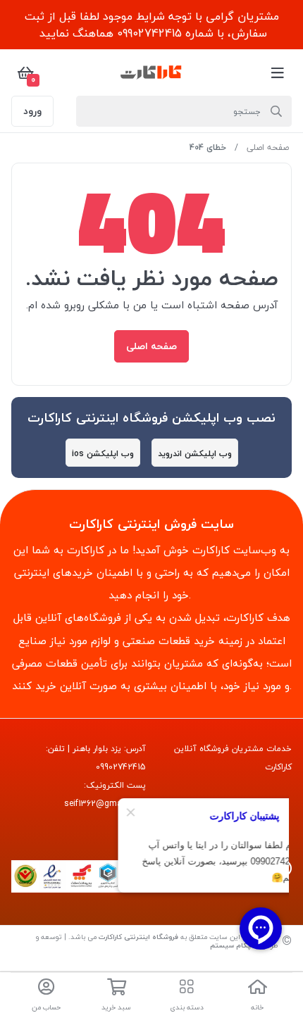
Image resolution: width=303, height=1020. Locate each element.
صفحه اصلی (268, 147)
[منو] (278, 72)
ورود (32, 111)
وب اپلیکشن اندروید (195, 453)
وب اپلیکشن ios (103, 453)
